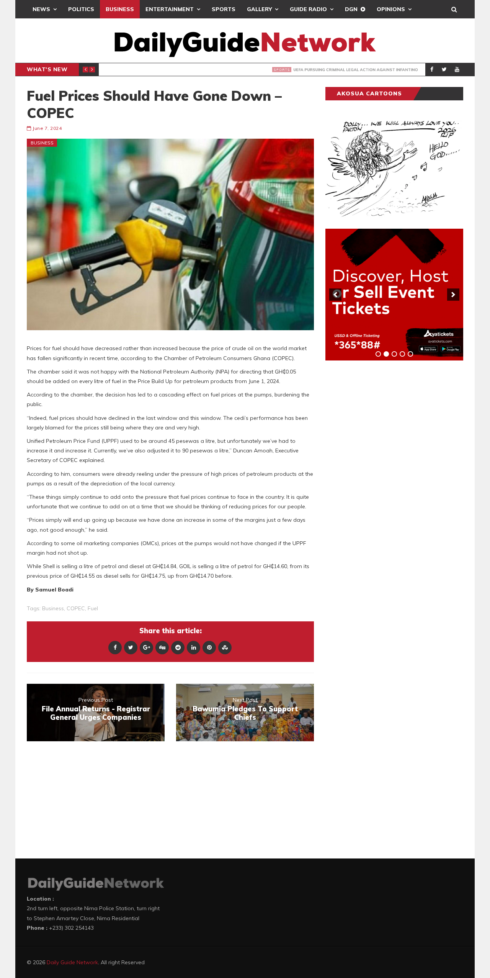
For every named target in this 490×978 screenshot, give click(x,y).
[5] (410, 354)
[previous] (335, 294)
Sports (223, 9)
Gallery (259, 9)
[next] (453, 294)
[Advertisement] (382, 486)
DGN (351, 9)
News (41, 9)
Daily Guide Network (72, 962)
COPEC (76, 608)
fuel (93, 608)
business (53, 608)
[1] (378, 354)
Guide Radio (308, 9)
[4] (402, 354)
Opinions (391, 9)
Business (120, 9)
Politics (81, 9)
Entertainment (169, 9)
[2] (386, 354)
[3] (394, 354)
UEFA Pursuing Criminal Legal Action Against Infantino (220, 69)
